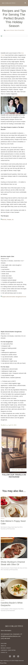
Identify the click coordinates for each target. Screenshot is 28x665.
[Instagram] (10, 656)
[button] (25, 2)
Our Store (3, 643)
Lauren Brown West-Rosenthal (15, 30)
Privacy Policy (3, 663)
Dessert (2, 518)
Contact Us (4, 652)
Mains (2, 559)
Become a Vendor (6, 648)
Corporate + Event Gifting (8, 650)
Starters (2, 600)
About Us (3, 645)
